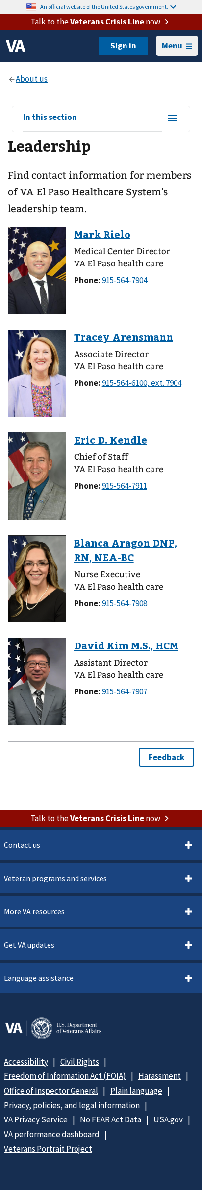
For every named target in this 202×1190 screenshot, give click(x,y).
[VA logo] (15, 46)
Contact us (22, 845)
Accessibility (26, 1061)
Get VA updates (29, 945)
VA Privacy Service (36, 1119)
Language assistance (39, 978)
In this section (50, 117)
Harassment (159, 1076)
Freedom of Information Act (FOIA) (65, 1076)
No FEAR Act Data (110, 1119)
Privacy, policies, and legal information (72, 1105)
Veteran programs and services (55, 878)
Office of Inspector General (51, 1090)
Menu (172, 45)
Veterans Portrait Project (48, 1148)
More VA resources (34, 911)
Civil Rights (79, 1061)
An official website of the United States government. (104, 6)
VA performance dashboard (52, 1134)
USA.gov (168, 1119)
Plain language (136, 1090)
